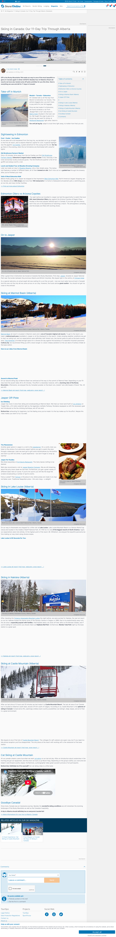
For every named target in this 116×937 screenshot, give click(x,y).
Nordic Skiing (37, 6)
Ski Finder (80, 1)
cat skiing (38, 758)
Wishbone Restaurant (36, 120)
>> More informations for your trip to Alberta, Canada (19, 814)
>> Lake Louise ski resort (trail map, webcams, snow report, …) (22, 567)
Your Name (12, 875)
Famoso (17, 477)
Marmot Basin (5, 334)
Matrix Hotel (33, 114)
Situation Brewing (25, 168)
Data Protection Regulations (10, 915)
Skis (61, 6)
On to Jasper (63, 91)
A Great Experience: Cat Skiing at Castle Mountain (10, 838)
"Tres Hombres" (9, 340)
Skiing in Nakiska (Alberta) (67, 105)
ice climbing (77, 404)
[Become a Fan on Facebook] (47, 914)
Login (18, 1)
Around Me (84, 6)
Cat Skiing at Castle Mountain (68, 111)
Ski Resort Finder (71, 1)
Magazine (54, 6)
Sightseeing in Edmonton (66, 86)
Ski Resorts (27, 6)
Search (82, 6)
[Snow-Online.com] (11, 6)
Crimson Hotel (79, 278)
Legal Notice (5, 913)
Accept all (97, 932)
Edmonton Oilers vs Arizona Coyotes (70, 89)
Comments (62, 116)
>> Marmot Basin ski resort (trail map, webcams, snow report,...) (23, 390)
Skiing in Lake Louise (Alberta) (68, 102)
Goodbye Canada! (65, 113)
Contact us (4, 918)
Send (52, 880)
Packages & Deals (98, 1)
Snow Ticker (108, 1)
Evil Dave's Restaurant (24, 462)
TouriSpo (26, 913)
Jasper (62, 276)
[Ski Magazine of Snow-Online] (61, 914)
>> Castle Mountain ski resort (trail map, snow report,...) (20, 747)
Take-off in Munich (65, 83)
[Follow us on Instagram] (54, 914)
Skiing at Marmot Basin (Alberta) (69, 94)
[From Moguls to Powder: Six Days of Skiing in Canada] (33, 829)
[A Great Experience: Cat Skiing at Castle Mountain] (11, 829)
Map (114, 1)
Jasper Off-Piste (64, 97)
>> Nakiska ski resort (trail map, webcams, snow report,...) (21, 656)
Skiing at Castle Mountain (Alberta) (69, 108)
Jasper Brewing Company (31, 467)
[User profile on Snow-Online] (3, 71)
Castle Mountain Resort (31, 740)
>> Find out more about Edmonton (12, 186)
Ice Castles (16, 145)
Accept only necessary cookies (97, 935)
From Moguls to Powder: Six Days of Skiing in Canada (31, 839)
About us (4, 921)
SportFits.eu (27, 915)
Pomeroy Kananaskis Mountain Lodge (27, 618)
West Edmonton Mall (51, 179)
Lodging (46, 6)
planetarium (37, 447)
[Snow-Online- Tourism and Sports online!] (2, 11)
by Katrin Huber (12, 69)
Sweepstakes (88, 1)
